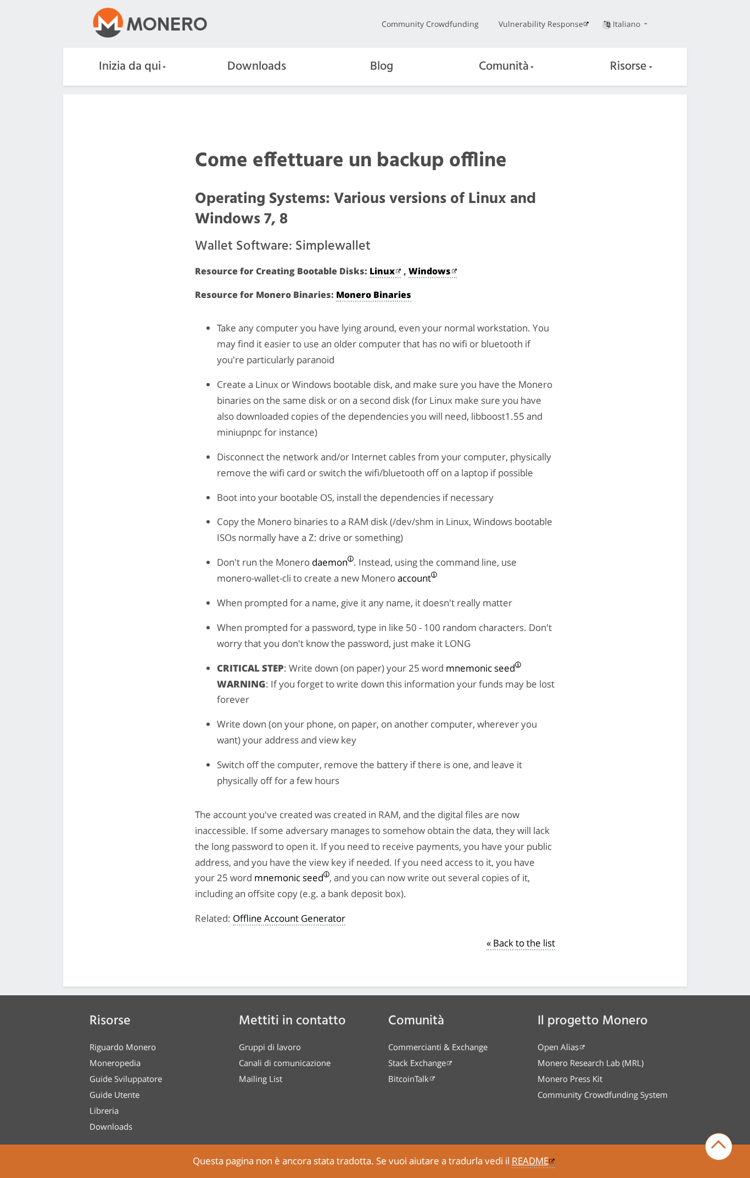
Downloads (256, 66)
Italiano (627, 24)
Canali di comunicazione (285, 1062)
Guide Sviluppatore (125, 1078)
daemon (330, 562)
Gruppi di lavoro (270, 1046)
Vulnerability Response (541, 24)
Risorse (628, 66)
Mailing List (260, 1078)
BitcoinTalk (408, 1078)
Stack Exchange (417, 1062)
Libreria (104, 1110)
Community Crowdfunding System (603, 1094)
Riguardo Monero (122, 1046)
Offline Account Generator (289, 918)
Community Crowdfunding (430, 24)
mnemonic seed (480, 668)
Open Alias (558, 1046)
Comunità (504, 66)
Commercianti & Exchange (438, 1046)
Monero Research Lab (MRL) (590, 1062)
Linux (382, 271)
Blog (381, 66)
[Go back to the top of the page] (718, 1146)
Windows (429, 271)
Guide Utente (114, 1094)
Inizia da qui (130, 66)
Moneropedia (115, 1062)
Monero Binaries (373, 295)
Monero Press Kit (570, 1078)
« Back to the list (520, 943)
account (414, 578)
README (530, 1160)
